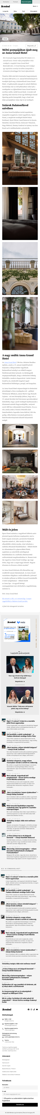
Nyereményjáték (26, 1)
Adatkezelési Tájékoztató (9, 1071)
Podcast (15, 1)
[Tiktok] (34, 1009)
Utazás (5, 39)
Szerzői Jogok (6, 1065)
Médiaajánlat (5, 1059)
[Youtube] (37, 1009)
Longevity (5, 11)
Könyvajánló (33, 11)
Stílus (15, 11)
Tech (23, 11)
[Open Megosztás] (35, 46)
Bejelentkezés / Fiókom (9, 1068)
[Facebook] (28, 1009)
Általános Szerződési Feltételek (11, 1074)
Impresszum (5, 1062)
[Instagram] (31, 1009)
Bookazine (6, 1)
